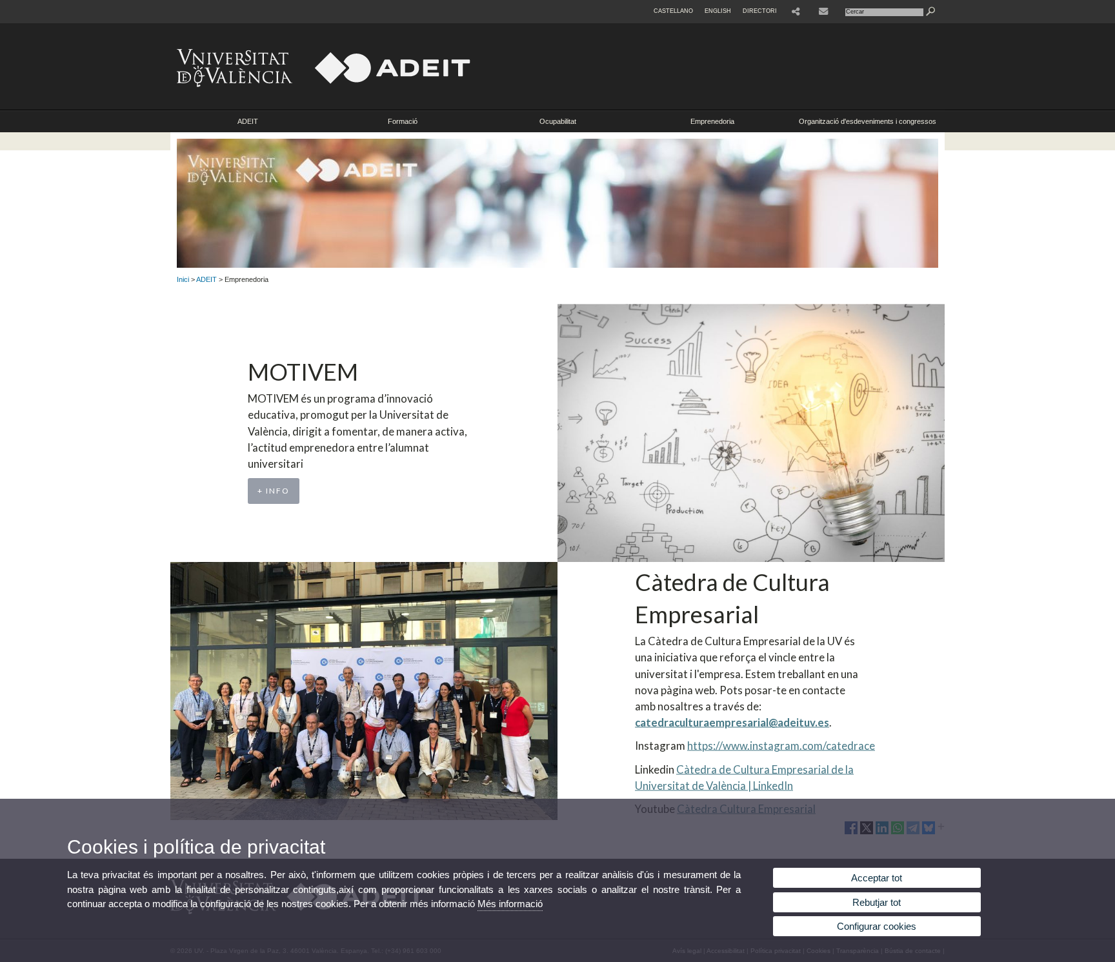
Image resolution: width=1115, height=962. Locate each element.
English (718, 11)
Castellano (673, 11)
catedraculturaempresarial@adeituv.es (732, 722)
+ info (273, 491)
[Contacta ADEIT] (824, 11)
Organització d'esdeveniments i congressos (867, 121)
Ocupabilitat (557, 121)
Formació (402, 121)
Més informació (510, 903)
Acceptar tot (876, 877)
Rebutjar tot (876, 902)
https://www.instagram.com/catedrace (781, 745)
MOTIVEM (303, 371)
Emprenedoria (712, 121)
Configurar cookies (876, 926)
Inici (183, 279)
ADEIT (247, 121)
